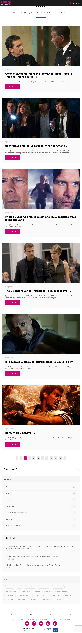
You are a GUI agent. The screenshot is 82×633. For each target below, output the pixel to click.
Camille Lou (9, 599)
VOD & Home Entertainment (40, 513)
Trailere (40, 493)
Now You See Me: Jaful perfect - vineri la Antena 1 (36, 145)
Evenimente (40, 506)
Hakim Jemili (21, 599)
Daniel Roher (9, 587)
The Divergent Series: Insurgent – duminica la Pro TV (38, 290)
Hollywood (40, 500)
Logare (70, 616)
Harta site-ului (51, 616)
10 (60, 458)
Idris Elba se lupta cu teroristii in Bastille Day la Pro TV (39, 361)
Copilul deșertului (58, 587)
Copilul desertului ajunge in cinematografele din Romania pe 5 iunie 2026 (32, 558)
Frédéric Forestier (41, 595)
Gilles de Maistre (43, 587)
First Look (40, 487)
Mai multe (12, 86)
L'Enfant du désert (11, 591)
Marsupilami (33, 599)
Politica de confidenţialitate (12, 616)
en (73, 3)
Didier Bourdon (68, 595)
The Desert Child (25, 591)
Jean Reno (58, 599)
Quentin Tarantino (62, 591)
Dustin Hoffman (30, 587)
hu (76, 3)
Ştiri (41, 6)
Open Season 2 (10, 595)
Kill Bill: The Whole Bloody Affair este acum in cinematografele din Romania (34, 566)
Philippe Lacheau (45, 599)
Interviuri (40, 519)
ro (79, 3)
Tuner (19, 587)
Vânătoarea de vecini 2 (25, 595)
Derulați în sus (31, 616)
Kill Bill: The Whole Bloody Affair (43, 591)
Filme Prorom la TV (40, 526)
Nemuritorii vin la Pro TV (20, 432)
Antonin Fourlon (54, 595)
